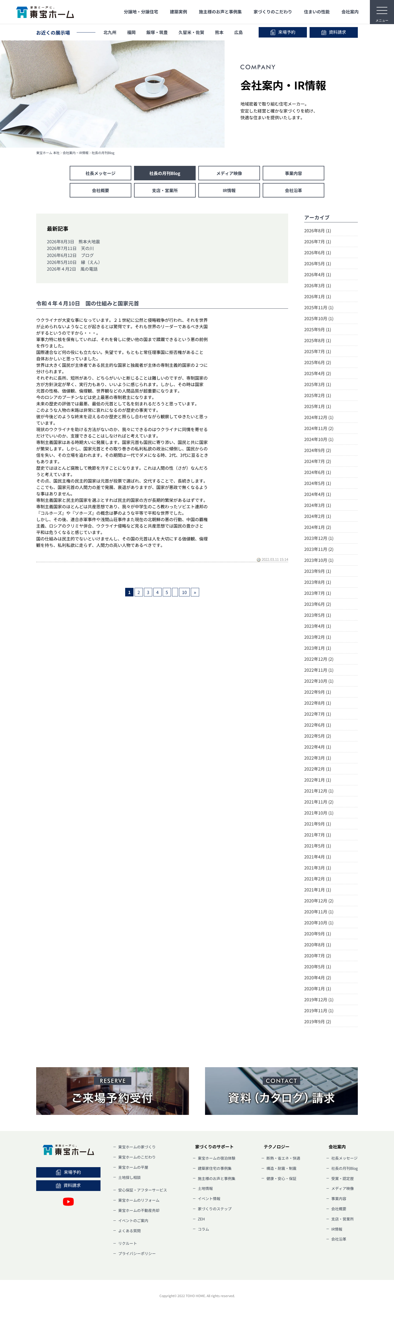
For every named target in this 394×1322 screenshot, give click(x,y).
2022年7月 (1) (317, 714)
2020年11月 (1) (318, 911)
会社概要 (100, 190)
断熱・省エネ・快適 (283, 1158)
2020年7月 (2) (317, 955)
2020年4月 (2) (317, 977)
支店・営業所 (165, 190)
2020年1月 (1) (317, 988)
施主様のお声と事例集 (220, 11)
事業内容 (293, 173)
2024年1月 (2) (317, 527)
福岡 (131, 32)
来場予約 (286, 32)
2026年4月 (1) (317, 274)
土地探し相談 (129, 1177)
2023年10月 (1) (318, 560)
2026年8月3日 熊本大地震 (73, 241)
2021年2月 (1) (317, 878)
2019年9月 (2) (317, 1021)
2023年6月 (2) (317, 604)
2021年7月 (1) (317, 834)
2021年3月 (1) (317, 867)
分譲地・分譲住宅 (141, 11)
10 (184, 592)
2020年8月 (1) (317, 944)
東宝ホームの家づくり (137, 1146)
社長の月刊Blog (103, 152)
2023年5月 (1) (317, 615)
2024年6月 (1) (317, 472)
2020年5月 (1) (317, 966)
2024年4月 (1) (317, 494)
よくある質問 (129, 1230)
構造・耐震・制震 (281, 1168)
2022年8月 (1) (317, 703)
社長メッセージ (101, 173)
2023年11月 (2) (318, 549)
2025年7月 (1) (317, 351)
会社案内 (350, 11)
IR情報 (229, 190)
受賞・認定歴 (342, 1178)
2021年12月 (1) (318, 790)
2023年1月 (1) (317, 648)
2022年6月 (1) (317, 725)
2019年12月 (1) (318, 999)
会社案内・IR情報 (75, 152)
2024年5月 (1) (317, 483)
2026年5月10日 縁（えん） (74, 262)
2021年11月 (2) (318, 801)
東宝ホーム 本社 (48, 152)
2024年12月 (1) (318, 417)
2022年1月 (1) (317, 779)
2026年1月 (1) (317, 296)
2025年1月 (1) (317, 406)
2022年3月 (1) (317, 758)
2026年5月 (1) (317, 263)
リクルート (127, 1243)
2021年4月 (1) (317, 856)
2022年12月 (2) (318, 659)
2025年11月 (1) (318, 307)
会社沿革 (293, 190)
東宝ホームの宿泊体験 (216, 1158)
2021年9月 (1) (317, 823)
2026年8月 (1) (317, 230)
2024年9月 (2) (317, 450)
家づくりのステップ (215, 1208)
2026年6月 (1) (317, 252)
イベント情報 (209, 1198)
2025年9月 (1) (317, 329)
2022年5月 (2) (317, 736)
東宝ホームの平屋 (133, 1167)
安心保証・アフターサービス (142, 1190)
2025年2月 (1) (317, 395)
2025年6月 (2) (317, 362)
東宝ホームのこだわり (137, 1157)
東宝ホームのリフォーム (138, 1200)
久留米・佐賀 (191, 32)
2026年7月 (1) (317, 241)
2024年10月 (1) (318, 439)
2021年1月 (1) (317, 889)
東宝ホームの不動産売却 (138, 1210)
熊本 (219, 32)
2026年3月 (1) (317, 285)
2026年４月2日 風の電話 (72, 269)
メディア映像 (229, 173)
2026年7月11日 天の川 (70, 248)
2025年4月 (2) (317, 373)
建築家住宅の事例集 (215, 1168)
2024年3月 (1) (317, 505)
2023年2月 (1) (317, 637)
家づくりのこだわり (273, 11)
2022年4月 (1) (317, 747)
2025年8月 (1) (317, 340)
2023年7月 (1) (317, 593)
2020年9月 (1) (317, 933)
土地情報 (205, 1188)
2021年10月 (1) (318, 812)
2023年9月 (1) (317, 571)
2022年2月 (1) (317, 768)
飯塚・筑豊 (157, 32)
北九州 (109, 32)
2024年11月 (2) (318, 428)
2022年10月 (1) (318, 681)
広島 (238, 32)
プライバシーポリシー (137, 1253)
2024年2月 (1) (317, 516)
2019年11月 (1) (318, 1010)
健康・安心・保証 (281, 1178)
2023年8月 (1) (317, 582)
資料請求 (337, 32)
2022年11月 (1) (318, 670)
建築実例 (178, 11)
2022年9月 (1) (317, 692)
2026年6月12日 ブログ (70, 255)
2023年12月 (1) (318, 538)
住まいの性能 (317, 11)
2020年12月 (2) (318, 900)
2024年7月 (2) (317, 461)
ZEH (201, 1219)
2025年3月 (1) (317, 384)
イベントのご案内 (133, 1220)
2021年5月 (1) (317, 845)
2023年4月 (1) (317, 626)
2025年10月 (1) (318, 318)
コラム (203, 1229)
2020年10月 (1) (318, 922)
